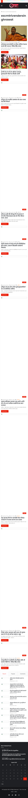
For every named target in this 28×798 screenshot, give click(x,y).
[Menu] (1, 6)
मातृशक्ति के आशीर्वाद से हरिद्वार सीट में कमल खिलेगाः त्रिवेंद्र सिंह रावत (13, 661)
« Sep (2, 783)
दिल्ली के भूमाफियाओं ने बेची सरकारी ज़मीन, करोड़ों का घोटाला (18, 691)
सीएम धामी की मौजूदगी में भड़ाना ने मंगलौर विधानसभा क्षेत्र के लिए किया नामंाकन (12, 216)
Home (3, 11)
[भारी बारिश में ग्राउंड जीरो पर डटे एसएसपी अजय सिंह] (5, 736)
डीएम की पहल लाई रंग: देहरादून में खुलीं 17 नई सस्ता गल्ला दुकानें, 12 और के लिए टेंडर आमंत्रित (18, 710)
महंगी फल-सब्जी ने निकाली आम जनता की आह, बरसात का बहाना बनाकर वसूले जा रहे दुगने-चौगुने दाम (18, 716)
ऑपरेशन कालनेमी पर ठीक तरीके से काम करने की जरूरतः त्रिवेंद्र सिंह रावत (14, 45)
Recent (4, 673)
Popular (13, 673)
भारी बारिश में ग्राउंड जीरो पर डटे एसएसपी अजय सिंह (17, 734)
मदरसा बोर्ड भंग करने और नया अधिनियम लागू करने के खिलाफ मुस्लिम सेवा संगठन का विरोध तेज (17, 685)
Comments (22, 673)
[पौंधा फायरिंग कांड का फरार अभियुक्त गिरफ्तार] (5, 730)
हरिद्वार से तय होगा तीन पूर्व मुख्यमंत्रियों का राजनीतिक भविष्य (13, 288)
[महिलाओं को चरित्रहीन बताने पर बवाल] (5, 680)
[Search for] (26, 6)
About (15, 791)
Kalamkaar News (5, 42)
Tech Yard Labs (23, 789)
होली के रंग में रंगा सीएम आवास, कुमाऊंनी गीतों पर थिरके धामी (11, 73)
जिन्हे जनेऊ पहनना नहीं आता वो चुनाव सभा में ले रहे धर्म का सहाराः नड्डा (13, 633)
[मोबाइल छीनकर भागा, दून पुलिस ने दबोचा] (5, 704)
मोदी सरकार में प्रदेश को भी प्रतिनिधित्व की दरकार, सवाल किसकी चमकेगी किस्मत (13, 246)
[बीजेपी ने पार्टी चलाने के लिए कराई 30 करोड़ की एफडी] (5, 698)
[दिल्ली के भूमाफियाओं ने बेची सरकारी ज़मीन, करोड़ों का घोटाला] (5, 692)
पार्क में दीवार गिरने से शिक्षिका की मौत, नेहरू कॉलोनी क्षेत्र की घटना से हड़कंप (17, 723)
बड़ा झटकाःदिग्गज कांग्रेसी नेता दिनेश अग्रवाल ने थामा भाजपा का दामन (12, 519)
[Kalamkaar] (14, 6)
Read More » (4, 52)
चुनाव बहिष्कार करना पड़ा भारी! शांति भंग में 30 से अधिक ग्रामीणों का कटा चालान (12, 403)
